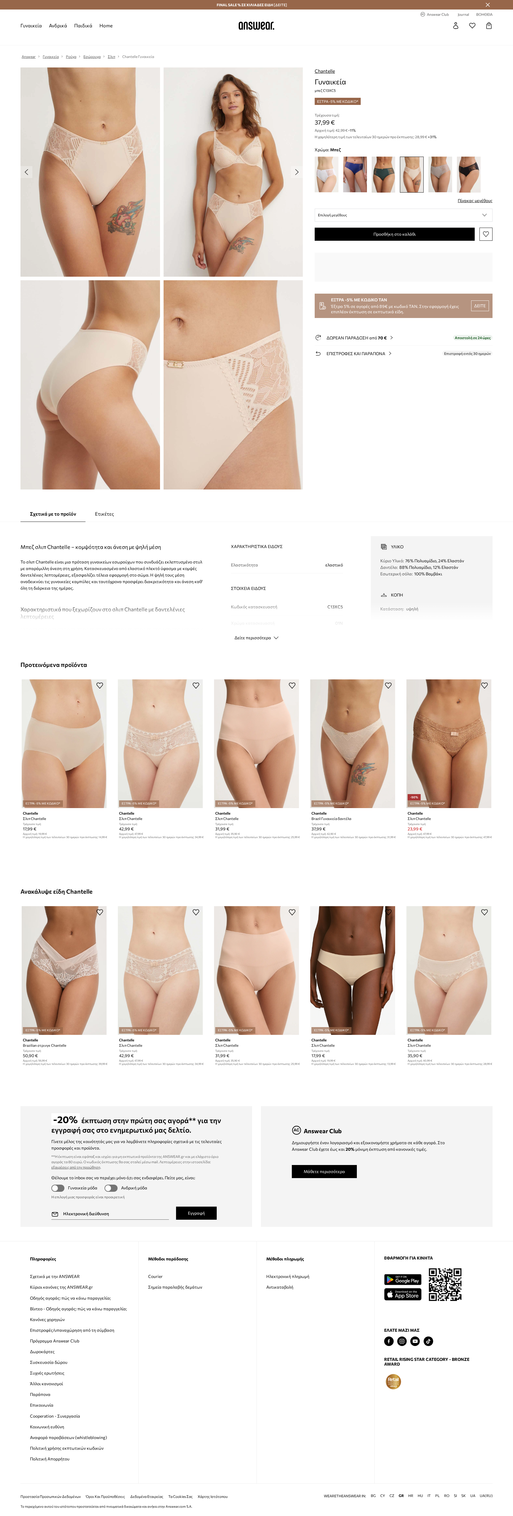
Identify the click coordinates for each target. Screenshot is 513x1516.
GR (401, 1496)
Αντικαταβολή (279, 1287)
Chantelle (325, 71)
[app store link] (402, 1293)
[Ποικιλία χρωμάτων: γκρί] (440, 175)
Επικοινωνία (41, 1405)
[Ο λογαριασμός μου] (455, 25)
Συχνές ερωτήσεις (47, 1372)
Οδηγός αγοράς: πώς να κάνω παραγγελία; (70, 1298)
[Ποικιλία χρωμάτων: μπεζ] (412, 175)
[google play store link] (402, 1279)
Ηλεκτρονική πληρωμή (287, 1276)
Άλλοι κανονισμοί (46, 1383)
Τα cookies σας (180, 1496)
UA (472, 1496)
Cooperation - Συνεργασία (55, 1416)
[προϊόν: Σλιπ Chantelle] (64, 743)
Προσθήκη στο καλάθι (394, 234)
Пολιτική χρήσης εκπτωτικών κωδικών (67, 1448)
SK (463, 1496)
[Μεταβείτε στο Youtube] (415, 1341)
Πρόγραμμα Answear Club (54, 1340)
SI (455, 1496)
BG (373, 1496)
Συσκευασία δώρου (48, 1362)
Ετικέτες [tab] (104, 514)
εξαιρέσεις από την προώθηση (75, 1167)
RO (446, 1496)
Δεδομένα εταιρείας (146, 1496)
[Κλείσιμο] (488, 5)
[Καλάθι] (489, 25)
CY (382, 1496)
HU (420, 1496)
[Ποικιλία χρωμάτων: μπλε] (355, 175)
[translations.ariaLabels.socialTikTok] (428, 1341)
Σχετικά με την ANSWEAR (55, 1276)
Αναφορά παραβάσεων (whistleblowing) (68, 1437)
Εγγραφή (196, 1213)
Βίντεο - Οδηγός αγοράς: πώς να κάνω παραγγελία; (78, 1308)
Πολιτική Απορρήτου (49, 1458)
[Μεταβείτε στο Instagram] (402, 1341)
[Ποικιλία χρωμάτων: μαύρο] (469, 175)
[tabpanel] (256, 583)
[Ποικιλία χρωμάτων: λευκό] (326, 175)
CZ (392, 1496)
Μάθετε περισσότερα (324, 1171)
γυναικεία (31, 25)
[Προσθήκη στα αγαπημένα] (486, 234)
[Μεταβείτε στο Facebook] (389, 1341)
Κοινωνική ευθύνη (47, 1426)
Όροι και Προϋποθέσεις (105, 1496)
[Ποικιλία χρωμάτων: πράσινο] (383, 175)
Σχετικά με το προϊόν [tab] (53, 514)
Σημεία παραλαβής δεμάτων (175, 1287)
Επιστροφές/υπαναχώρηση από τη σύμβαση (72, 1330)
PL (437, 1496)
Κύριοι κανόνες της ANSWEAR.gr (61, 1287)
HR (410, 1496)
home (106, 25)
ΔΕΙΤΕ (480, 305)
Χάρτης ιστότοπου (213, 1496)
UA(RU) (486, 1496)
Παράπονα (40, 1394)
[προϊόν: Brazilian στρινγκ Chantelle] (64, 970)
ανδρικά (58, 25)
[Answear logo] (256, 25)
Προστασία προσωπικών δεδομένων (50, 1496)
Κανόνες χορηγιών (47, 1319)
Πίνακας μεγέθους (475, 200)
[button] (404, 215)
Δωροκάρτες (42, 1351)
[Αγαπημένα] (472, 25)
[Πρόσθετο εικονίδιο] (393, 1381)
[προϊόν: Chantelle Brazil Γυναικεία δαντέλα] (352, 743)
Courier (155, 1276)
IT (429, 1496)
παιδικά (83, 25)
